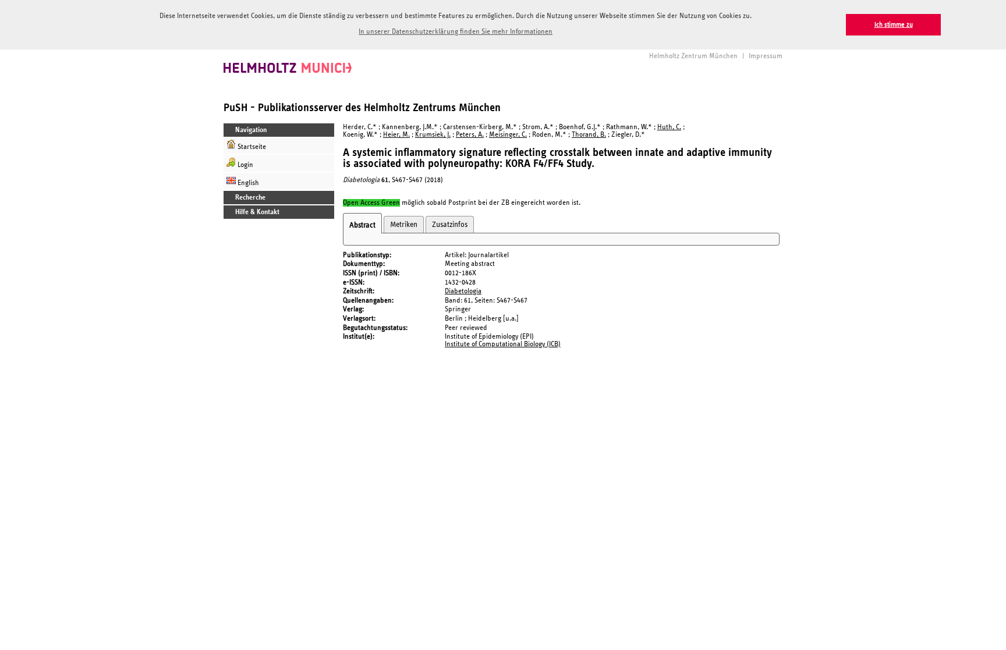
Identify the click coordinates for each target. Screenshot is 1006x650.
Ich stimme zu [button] (893, 25)
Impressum (765, 56)
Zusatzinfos (449, 225)
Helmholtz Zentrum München (693, 56)
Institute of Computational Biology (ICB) (503, 344)
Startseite (251, 147)
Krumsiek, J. (433, 134)
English (247, 183)
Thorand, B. (589, 134)
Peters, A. (470, 134)
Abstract (362, 225)
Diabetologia (463, 291)
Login (244, 165)
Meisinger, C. (508, 134)
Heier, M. (396, 134)
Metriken (403, 225)
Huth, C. (669, 127)
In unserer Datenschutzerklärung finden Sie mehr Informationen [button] (455, 31)
